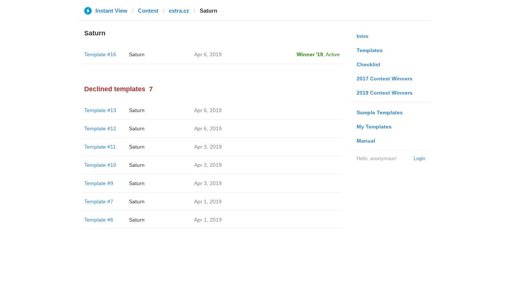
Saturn (137, 54)
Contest (148, 10)
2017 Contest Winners (384, 79)
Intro (363, 36)
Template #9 (98, 183)
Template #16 (100, 54)
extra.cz (179, 10)
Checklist (368, 64)
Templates (370, 50)
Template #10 (100, 165)
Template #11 (100, 147)
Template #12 (100, 128)
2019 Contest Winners (384, 93)
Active (333, 54)
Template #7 (98, 201)
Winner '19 (310, 54)
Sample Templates (380, 112)
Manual (366, 141)
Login (419, 158)
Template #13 (100, 110)
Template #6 (98, 220)
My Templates (374, 127)
